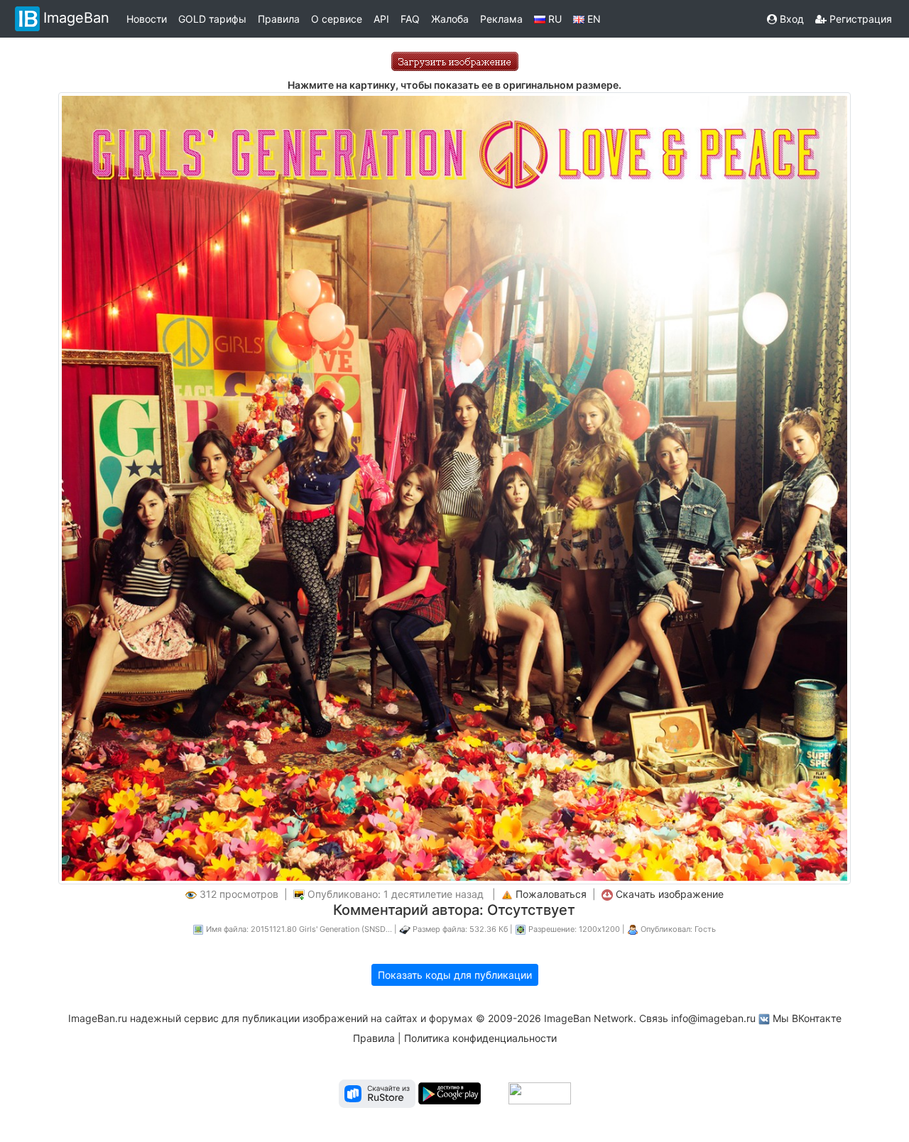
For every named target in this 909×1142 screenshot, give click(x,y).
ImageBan (76, 17)
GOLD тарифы (212, 19)
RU (553, 19)
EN (592, 19)
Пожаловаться (551, 894)
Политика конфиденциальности (480, 1038)
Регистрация (859, 19)
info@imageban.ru (713, 1018)
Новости (146, 19)
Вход (790, 19)
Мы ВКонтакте (807, 1018)
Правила (279, 19)
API (381, 19)
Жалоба (450, 19)
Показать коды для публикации (455, 975)
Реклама (501, 19)
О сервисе (336, 19)
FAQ (410, 19)
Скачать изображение (670, 894)
